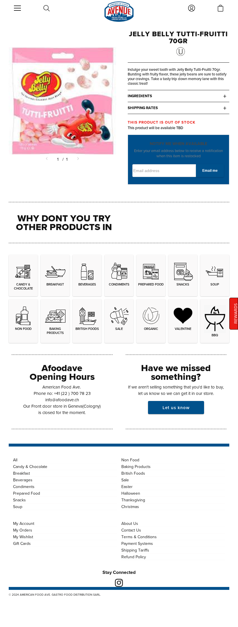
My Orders (22, 530)
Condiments (24, 486)
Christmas (130, 506)
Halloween (130, 493)
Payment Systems (137, 543)
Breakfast (21, 473)
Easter (127, 486)
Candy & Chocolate (30, 466)
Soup (17, 506)
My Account (23, 523)
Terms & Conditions (139, 537)
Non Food (130, 460)
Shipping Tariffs (135, 550)
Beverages (23, 480)
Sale (125, 480)
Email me (210, 171)
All (15, 460)
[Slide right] (77, 159)
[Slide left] (47, 159)
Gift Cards (22, 543)
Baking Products (136, 466)
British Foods (133, 473)
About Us (129, 523)
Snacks (19, 500)
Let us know (176, 407)
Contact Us (131, 530)
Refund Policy (133, 557)
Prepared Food (26, 493)
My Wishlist (23, 537)
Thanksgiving (133, 500)
